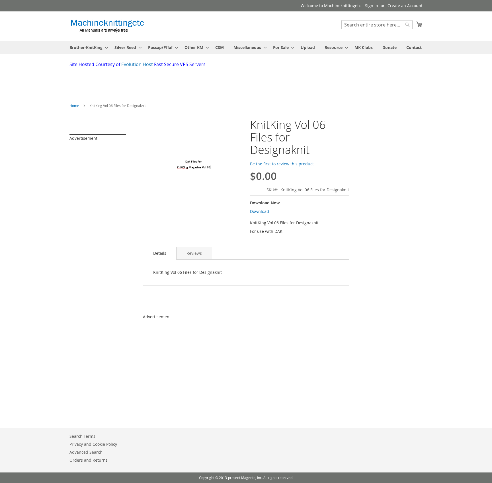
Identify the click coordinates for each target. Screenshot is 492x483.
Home (74, 105)
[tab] (160, 253)
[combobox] (377, 24)
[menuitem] (87, 47)
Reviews (194, 253)
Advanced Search (85, 452)
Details (159, 253)
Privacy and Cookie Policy (93, 444)
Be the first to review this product (282, 164)
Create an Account (405, 5)
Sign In (371, 5)
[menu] (246, 47)
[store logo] (107, 26)
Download (259, 211)
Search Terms (82, 436)
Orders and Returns (88, 460)
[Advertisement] (207, 83)
